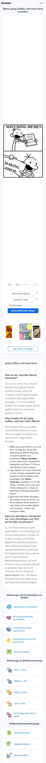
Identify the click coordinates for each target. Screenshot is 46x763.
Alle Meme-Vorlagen (23, 349)
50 (10, 285)
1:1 (35, 284)
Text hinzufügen (15, 305)
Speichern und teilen (23, 311)
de (41, 3)
